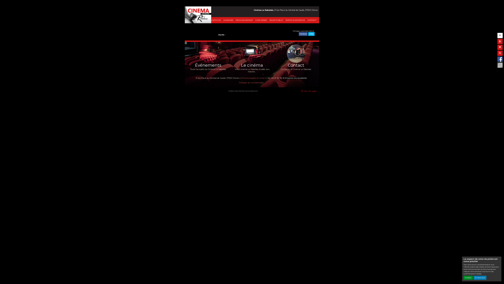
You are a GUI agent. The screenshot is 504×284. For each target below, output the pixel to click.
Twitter (311, 34)
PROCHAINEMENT (244, 20)
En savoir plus (480, 278)
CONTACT (311, 20)
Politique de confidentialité (251, 83)
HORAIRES (228, 20)
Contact (262, 78)
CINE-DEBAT (261, 20)
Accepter (468, 278)
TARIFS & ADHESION (295, 20)
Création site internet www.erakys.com (243, 91)
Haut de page (310, 91)
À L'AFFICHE (215, 20)
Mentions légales (249, 78)
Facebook (303, 34)
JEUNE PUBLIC (276, 20)
